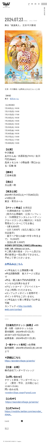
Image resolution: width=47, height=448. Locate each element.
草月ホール (14, 98)
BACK (7, 428)
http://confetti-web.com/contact (18, 307)
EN (35, 4)
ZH (38, 4)
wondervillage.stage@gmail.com (20, 392)
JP (28, 4)
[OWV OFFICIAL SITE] (6, 7)
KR (32, 4)
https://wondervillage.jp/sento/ (20, 360)
